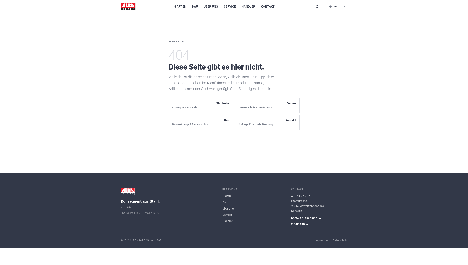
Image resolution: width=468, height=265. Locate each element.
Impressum (322, 240)
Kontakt (268, 6)
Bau (195, 6)
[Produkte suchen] (317, 6)
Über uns (211, 6)
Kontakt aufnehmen (306, 218)
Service (230, 6)
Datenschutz (340, 240)
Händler (248, 6)
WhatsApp (300, 224)
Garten (180, 6)
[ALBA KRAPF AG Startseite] (128, 6)
